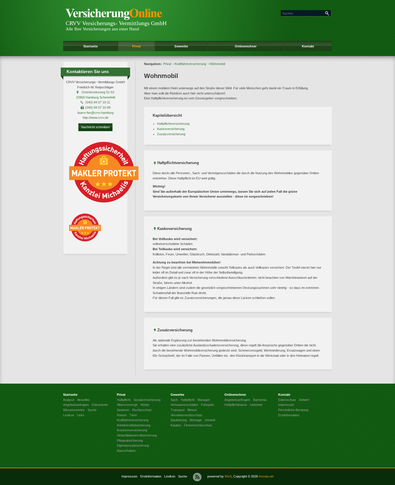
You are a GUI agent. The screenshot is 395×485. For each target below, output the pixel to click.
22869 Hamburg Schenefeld (95, 97)
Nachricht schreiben (95, 127)
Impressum (129, 476)
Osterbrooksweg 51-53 (98, 92)
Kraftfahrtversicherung (190, 64)
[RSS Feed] (197, 477)
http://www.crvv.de (95, 117)
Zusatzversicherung (171, 134)
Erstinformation (150, 476)
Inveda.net (266, 476)
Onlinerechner (245, 46)
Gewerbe (181, 46)
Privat (136, 46)
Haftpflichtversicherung (173, 123)
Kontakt (308, 46)
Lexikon (169, 476)
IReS (228, 476)
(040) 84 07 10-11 (97, 102)
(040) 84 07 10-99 (97, 107)
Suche (182, 476)
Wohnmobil (217, 64)
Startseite (90, 46)
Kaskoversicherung (170, 129)
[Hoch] (155, 164)
